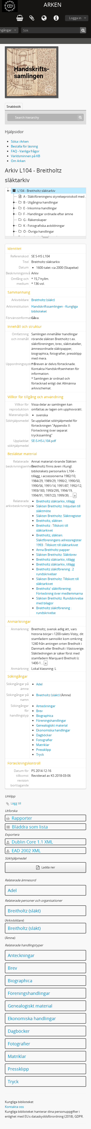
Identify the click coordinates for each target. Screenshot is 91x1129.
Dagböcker (44, 735)
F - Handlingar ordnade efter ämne (48, 214)
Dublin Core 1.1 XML (31, 842)
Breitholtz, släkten (49, 520)
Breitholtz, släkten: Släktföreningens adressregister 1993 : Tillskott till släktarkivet (59, 540)
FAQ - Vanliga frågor (25, 151)
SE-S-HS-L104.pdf (43, 441)
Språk (44, 18)
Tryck (40, 754)
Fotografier (44, 740)
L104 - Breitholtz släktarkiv (36, 190)
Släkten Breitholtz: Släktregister (58, 516)
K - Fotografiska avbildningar (44, 225)
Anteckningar (45, 706)
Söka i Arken (20, 141)
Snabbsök (14, 106)
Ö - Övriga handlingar (38, 231)
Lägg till (16, 803)
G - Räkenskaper (35, 220)
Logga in (75, 18)
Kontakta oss (14, 1106)
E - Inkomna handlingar (40, 208)
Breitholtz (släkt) (43, 300)
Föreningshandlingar (51, 720)
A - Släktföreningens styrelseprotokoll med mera (56, 196)
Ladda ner (48, 867)
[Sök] (83, 30)
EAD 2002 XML (25, 850)
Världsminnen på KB (25, 156)
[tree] (45, 212)
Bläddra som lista (29, 827)
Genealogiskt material (51, 725)
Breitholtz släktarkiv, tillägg (55, 501)
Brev (39, 711)
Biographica (44, 715)
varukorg (20, 18)
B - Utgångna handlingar (40, 202)
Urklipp (32, 18)
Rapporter (21, 818)
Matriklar (42, 745)
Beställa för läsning (24, 146)
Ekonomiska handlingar (53, 730)
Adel (39, 684)
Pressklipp (43, 749)
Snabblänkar (56, 18)
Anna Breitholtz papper (53, 550)
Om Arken (18, 161)
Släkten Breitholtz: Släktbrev (56, 554)
